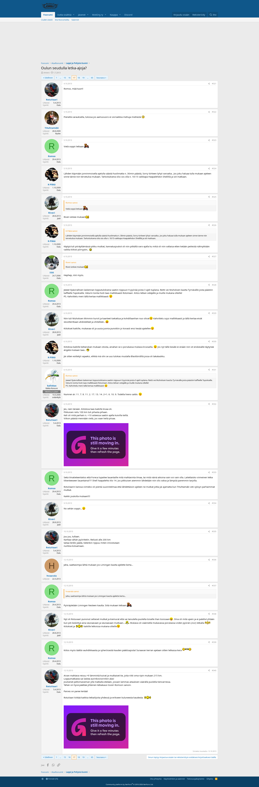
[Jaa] (209, 83)
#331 (214, 370)
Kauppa (114, 14)
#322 (214, 112)
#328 (214, 285)
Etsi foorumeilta (62, 19)
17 (74, 77)
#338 (214, 614)
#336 (214, 559)
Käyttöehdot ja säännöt (174, 778)
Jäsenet (81, 14)
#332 (214, 404)
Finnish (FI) (53, 778)
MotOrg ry (97, 14)
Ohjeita (210, 778)
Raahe (58, 133)
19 (83, 77)
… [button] (60, 77)
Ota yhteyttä (155, 778)
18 (79, 77)
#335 (214, 531)
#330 (214, 341)
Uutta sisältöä (64, 14)
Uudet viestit (47, 19)
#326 (214, 225)
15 (65, 77)
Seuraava (100, 77)
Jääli (59, 218)
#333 (214, 472)
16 (69, 77)
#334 (214, 503)
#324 (214, 168)
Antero (46, 72)
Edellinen (49, 77)
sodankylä (56, 397)
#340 (214, 670)
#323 (214, 140)
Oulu (59, 105)
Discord (128, 14)
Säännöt (75, 19)
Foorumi (48, 14)
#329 (214, 313)
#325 (214, 197)
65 (92, 77)
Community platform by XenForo (129, 784)
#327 (214, 256)
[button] (74, 15)
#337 (214, 585)
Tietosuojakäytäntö (195, 778)
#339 (214, 642)
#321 (214, 83)
